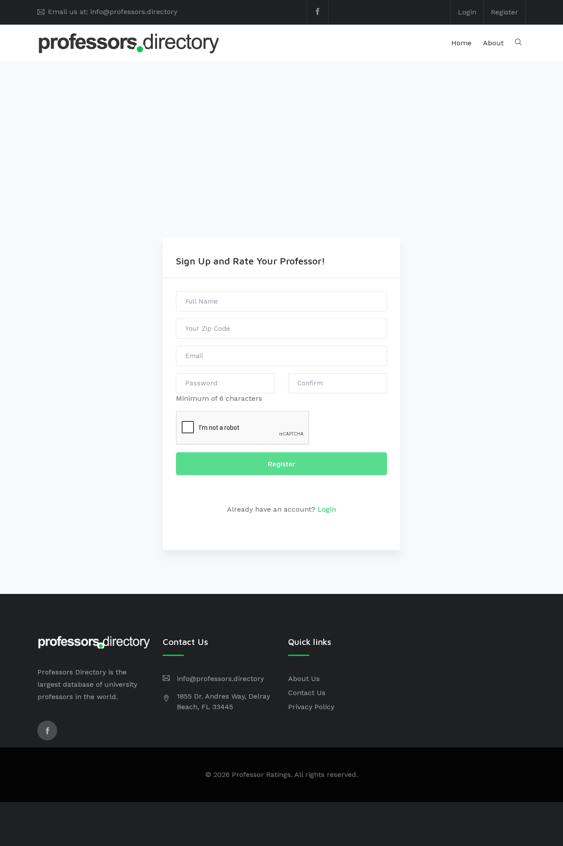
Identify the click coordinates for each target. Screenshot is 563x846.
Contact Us (306, 693)
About (493, 43)
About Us (304, 678)
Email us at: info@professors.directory (112, 11)
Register (504, 12)
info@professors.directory (220, 678)
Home (461, 43)
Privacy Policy (311, 707)
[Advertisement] (281, 171)
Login (467, 12)
